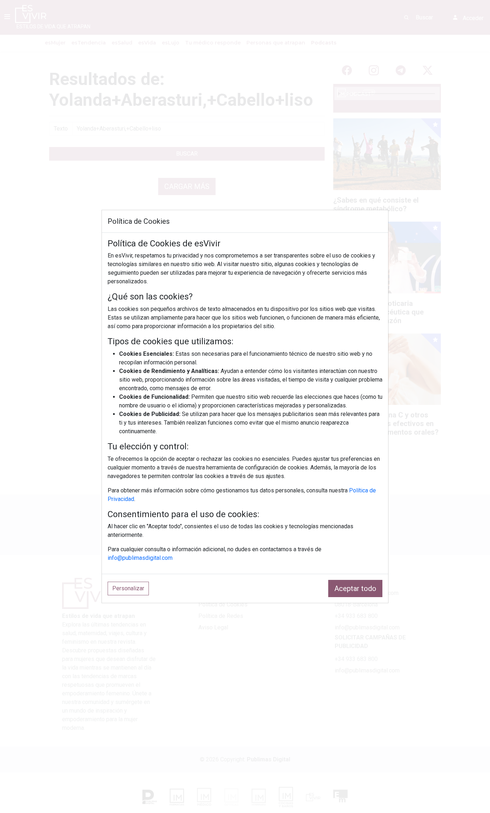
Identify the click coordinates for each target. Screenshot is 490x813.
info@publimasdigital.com (140, 557)
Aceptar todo (355, 588)
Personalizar (128, 588)
